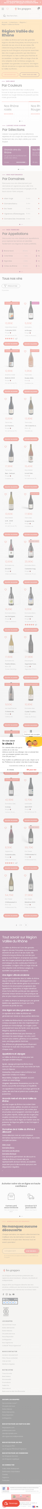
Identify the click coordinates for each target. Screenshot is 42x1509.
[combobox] (35, 1506)
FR (37, 1507)
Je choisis (10, 770)
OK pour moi (31, 770)
